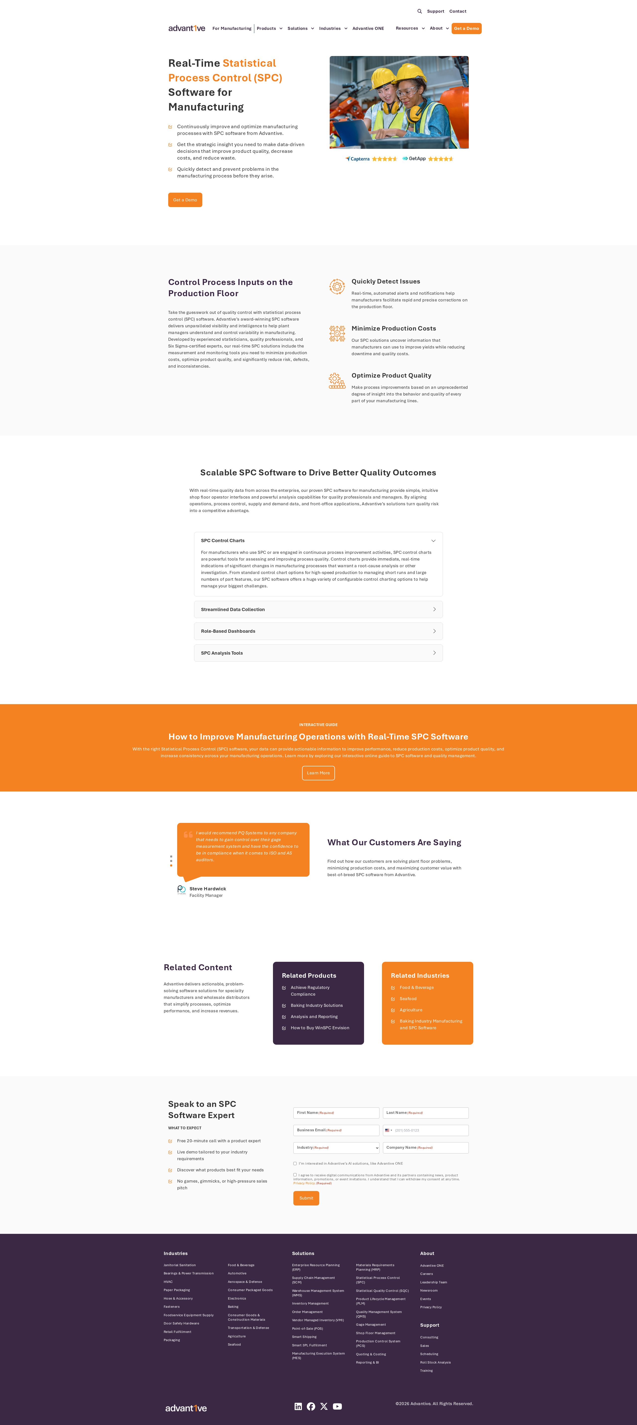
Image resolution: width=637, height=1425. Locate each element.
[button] (171, 856)
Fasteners (172, 1307)
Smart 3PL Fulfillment (309, 1345)
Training (426, 1370)
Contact (457, 11)
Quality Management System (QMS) (379, 1314)
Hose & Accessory (178, 1298)
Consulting (429, 1337)
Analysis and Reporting (314, 1016)
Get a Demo (466, 28)
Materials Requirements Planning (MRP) (375, 1267)
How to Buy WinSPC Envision (320, 1027)
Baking (233, 1307)
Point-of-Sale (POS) (307, 1328)
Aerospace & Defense (245, 1282)
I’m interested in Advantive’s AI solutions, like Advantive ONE (351, 1163)
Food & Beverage (417, 987)
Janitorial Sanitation (180, 1265)
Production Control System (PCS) (378, 1343)
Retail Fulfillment (177, 1332)
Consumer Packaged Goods (250, 1290)
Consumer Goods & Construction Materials (246, 1317)
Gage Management (371, 1324)
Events (425, 1299)
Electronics (237, 1298)
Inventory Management (310, 1303)
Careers (426, 1274)
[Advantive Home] (187, 28)
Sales (424, 1346)
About (436, 28)
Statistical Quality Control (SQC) (382, 1291)
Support (435, 11)
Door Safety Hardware (181, 1323)
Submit (306, 1198)
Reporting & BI (367, 1362)
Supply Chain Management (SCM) (313, 1280)
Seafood (408, 998)
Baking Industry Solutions (317, 1005)
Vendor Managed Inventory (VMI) (318, 1320)
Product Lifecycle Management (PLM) (381, 1301)
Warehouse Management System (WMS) (318, 1293)
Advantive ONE (368, 28)
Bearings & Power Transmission (189, 1273)
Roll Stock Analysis (435, 1362)
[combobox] (388, 1130)
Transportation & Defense (248, 1328)
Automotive (237, 1273)
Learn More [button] (318, 773)
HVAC (168, 1282)
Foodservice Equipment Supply (189, 1315)
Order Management (307, 1312)
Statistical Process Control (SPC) (378, 1280)
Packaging (172, 1340)
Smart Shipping (304, 1337)
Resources (407, 28)
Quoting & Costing (371, 1354)
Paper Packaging (177, 1290)
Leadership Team (433, 1282)
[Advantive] (186, 1408)
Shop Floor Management (375, 1333)
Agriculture (411, 1010)
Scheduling (429, 1354)
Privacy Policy (304, 1183)
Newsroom (429, 1290)
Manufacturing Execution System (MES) (318, 1355)
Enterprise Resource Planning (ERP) (316, 1267)
